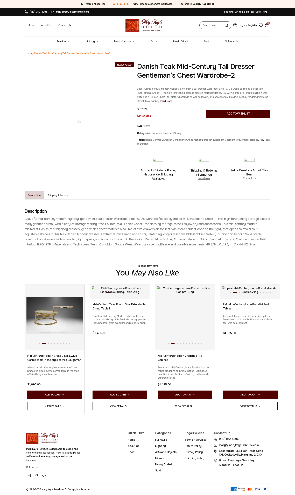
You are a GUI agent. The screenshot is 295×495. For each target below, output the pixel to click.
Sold (206, 41)
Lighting (90, 41)
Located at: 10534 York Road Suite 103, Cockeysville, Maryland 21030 (241, 452)
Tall (261, 139)
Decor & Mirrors (122, 41)
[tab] (34, 195)
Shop (131, 452)
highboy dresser (203, 139)
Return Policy (193, 446)
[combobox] (214, 25)
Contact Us (64, 25)
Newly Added (180, 41)
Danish (148, 139)
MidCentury (242, 139)
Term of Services (195, 440)
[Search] (226, 25)
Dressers (157, 133)
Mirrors (159, 458)
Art (152, 41)
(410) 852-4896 (38, 11)
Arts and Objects (166, 452)
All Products (231, 41)
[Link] (51, 475)
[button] (39, 343)
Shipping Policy (194, 458)
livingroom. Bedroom (224, 139)
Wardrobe (142, 143)
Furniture (61, 41)
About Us (46, 25)
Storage (177, 133)
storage (254, 139)
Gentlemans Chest (183, 139)
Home (31, 25)
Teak (267, 139)
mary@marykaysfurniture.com (72, 11)
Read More (165, 101)
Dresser (167, 139)
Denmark (157, 139)
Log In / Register (248, 25)
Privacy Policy (194, 452)
